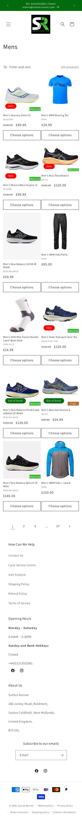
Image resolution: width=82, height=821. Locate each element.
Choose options (21, 135)
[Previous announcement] (7, 5)
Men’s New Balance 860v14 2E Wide (20, 484)
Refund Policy (17, 593)
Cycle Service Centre (22, 565)
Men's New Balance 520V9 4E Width (20, 265)
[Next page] (69, 526)
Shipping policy (40, 812)
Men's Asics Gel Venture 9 (55, 409)
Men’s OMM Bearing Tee (55, 115)
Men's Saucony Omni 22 (17, 115)
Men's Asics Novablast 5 (55, 175)
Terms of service (19, 812)
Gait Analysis (17, 574)
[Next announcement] (74, 5)
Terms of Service (19, 603)
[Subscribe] (62, 755)
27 (58, 526)
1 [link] (12, 526)
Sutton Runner (26, 805)
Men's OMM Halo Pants (54, 254)
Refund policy (45, 805)
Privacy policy (65, 805)
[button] (8, 24)
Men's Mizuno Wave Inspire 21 (20, 185)
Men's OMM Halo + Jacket (56, 482)
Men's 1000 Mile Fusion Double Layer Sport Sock (20, 338)
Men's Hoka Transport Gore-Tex (59, 337)
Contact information (64, 812)
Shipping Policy (18, 584)
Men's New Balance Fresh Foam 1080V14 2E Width (21, 411)
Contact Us (15, 555)
